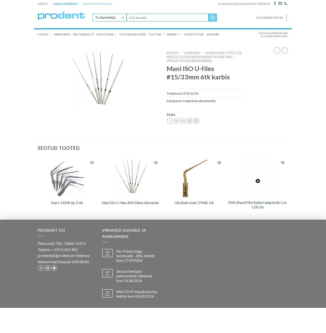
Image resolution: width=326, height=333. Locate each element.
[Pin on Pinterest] (190, 121)
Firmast (172, 34)
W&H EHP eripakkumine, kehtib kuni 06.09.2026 (137, 293)
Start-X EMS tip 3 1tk (67, 203)
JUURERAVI (192, 53)
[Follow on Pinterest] (54, 268)
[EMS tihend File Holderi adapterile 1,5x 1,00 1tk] (257, 177)
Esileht (173, 53)
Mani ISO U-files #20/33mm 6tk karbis (130, 203)
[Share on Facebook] (170, 121)
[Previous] (38, 187)
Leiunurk (212, 34)
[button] (92, 162)
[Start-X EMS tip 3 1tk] (67, 177)
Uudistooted (194, 34)
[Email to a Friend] (183, 121)
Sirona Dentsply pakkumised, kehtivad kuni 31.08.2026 (134, 276)
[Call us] (285, 3)
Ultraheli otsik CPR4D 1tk (194, 203)
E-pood (43, 34)
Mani (171, 114)
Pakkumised (62, 34)
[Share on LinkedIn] (196, 121)
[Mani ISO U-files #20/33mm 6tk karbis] (130, 177)
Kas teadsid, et (83, 34)
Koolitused (105, 34)
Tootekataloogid (132, 34)
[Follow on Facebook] (275, 3)
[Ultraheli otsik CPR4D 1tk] (194, 177)
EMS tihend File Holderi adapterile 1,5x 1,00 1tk (258, 205)
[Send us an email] (280, 3)
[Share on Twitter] (176, 121)
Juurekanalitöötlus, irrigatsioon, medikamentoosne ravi (204, 55)
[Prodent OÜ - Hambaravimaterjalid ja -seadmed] (61, 15)
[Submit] (213, 18)
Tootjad (154, 34)
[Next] (286, 187)
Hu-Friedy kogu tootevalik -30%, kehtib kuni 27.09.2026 (135, 255)
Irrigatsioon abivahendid (189, 61)
